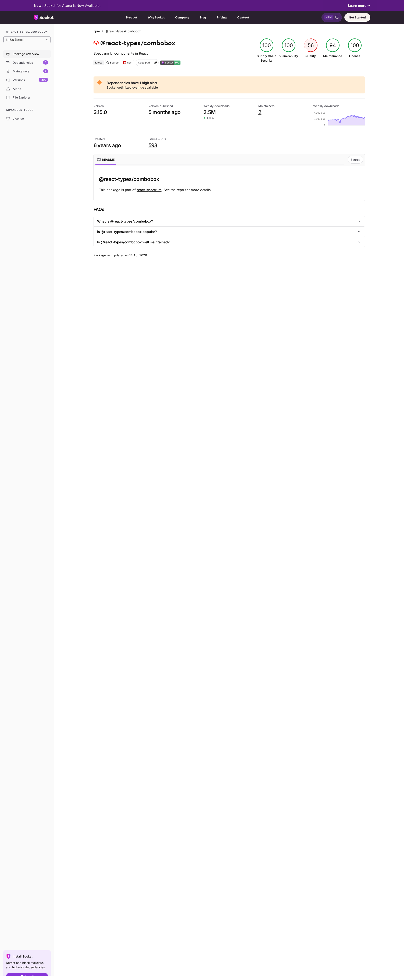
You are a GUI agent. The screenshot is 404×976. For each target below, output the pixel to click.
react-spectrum (149, 190)
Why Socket (156, 17)
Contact (243, 17)
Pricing (222, 17)
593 (152, 145)
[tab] (105, 159)
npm (97, 31)
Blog (203, 17)
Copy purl (144, 62)
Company (182, 17)
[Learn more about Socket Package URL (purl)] (155, 62)
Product (131, 17)
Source (355, 159)
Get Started (357, 17)
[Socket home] (44, 17)
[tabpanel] (229, 184)
